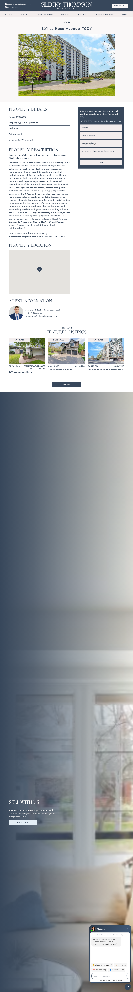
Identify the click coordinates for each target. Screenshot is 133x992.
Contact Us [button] (120, 5)
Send (101, 162)
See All (66, 384)
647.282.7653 (35, 312)
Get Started (23, 822)
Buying (24, 14)
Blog (124, 14)
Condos (82, 14)
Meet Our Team (45, 14)
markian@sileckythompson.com (43, 316)
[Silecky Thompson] (66, 5)
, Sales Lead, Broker (43, 309)
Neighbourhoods (104, 14)
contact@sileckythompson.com (107, 121)
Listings (65, 14)
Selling (8, 14)
